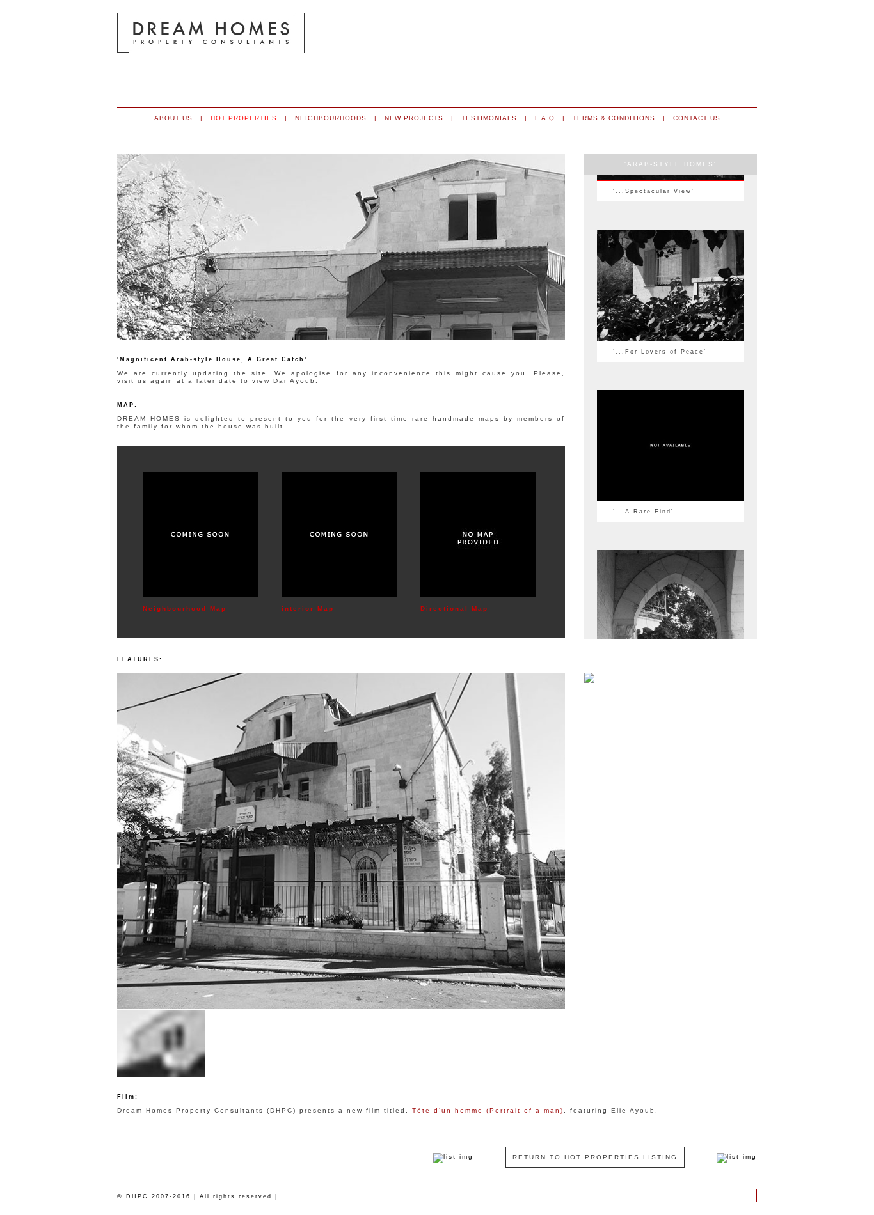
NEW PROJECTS (414, 118)
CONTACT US (696, 118)
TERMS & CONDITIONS (614, 118)
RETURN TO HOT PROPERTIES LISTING (595, 1157)
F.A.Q (545, 118)
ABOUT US (173, 118)
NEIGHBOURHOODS (331, 118)
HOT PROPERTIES (244, 118)
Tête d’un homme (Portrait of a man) (488, 1110)
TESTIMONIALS (489, 118)
